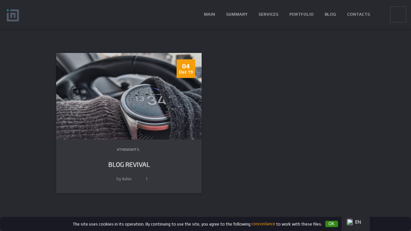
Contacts (358, 14)
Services (268, 14)
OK (331, 223)
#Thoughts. (128, 149)
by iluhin (124, 178)
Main (209, 14)
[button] (380, 14)
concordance (263, 223)
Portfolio (301, 14)
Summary (237, 14)
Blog (330, 14)
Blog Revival (129, 164)
